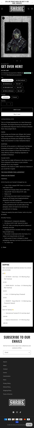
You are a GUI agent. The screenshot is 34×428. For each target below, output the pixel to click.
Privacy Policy (7, 383)
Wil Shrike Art (14, 424)
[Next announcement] (32, 2)
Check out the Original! (8, 175)
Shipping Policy (7, 390)
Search (5, 362)
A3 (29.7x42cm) (20, 80)
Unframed (5, 97)
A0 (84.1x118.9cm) (8, 91)
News (4, 379)
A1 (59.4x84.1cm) (8, 87)
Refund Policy (7, 387)
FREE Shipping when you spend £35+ (14, 74)
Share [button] (4, 247)
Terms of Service (7, 394)
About (4, 365)
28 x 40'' (20, 91)
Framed (15, 97)
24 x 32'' (19, 87)
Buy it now (17, 114)
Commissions (6, 376)
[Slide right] (20, 61)
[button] (2, 9)
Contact (5, 369)
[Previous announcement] (1, 2)
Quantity (3, 100)
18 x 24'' (18, 84)
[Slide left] (13, 61)
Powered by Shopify (22, 424)
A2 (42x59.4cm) (7, 84)
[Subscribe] (29, 352)
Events (5, 372)
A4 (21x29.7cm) (7, 80)
